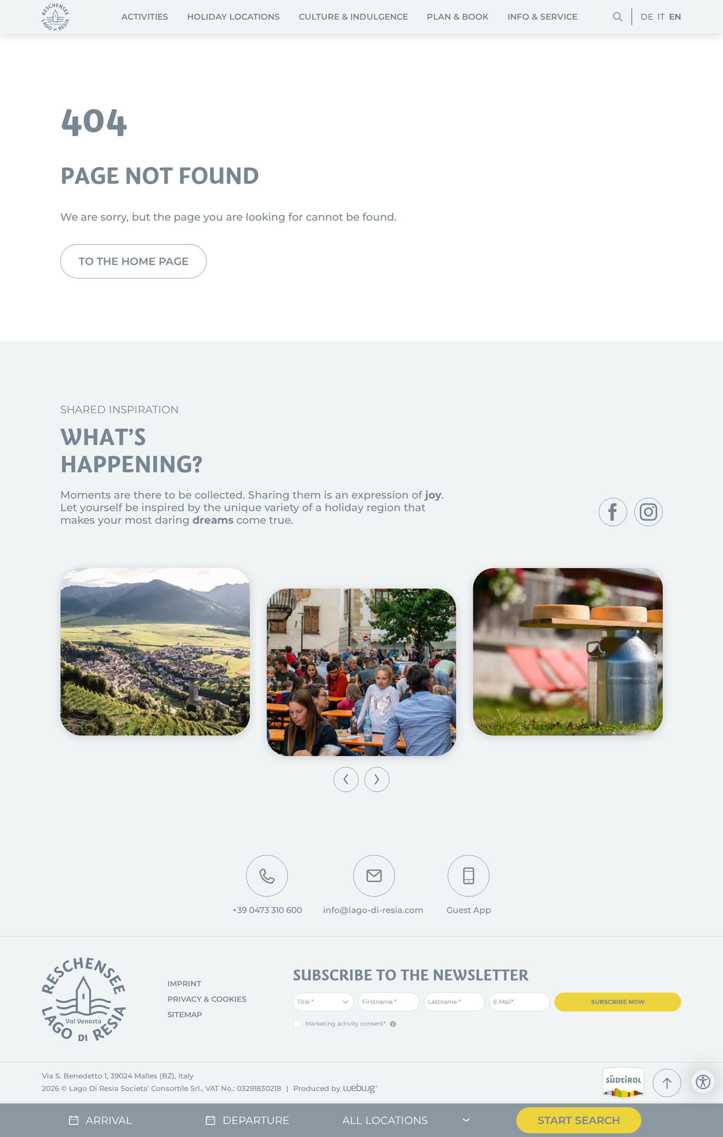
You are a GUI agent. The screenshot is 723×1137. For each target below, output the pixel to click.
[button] (346, 779)
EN (675, 17)
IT (661, 17)
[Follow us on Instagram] (648, 512)
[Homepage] (55, 17)
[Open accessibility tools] (703, 1081)
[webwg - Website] (359, 1089)
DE (647, 17)
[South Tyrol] (623, 1083)
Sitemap (184, 1014)
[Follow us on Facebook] (613, 512)
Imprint (184, 983)
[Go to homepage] (84, 999)
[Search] (618, 17)
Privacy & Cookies (206, 999)
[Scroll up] (667, 1083)
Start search (579, 1120)
